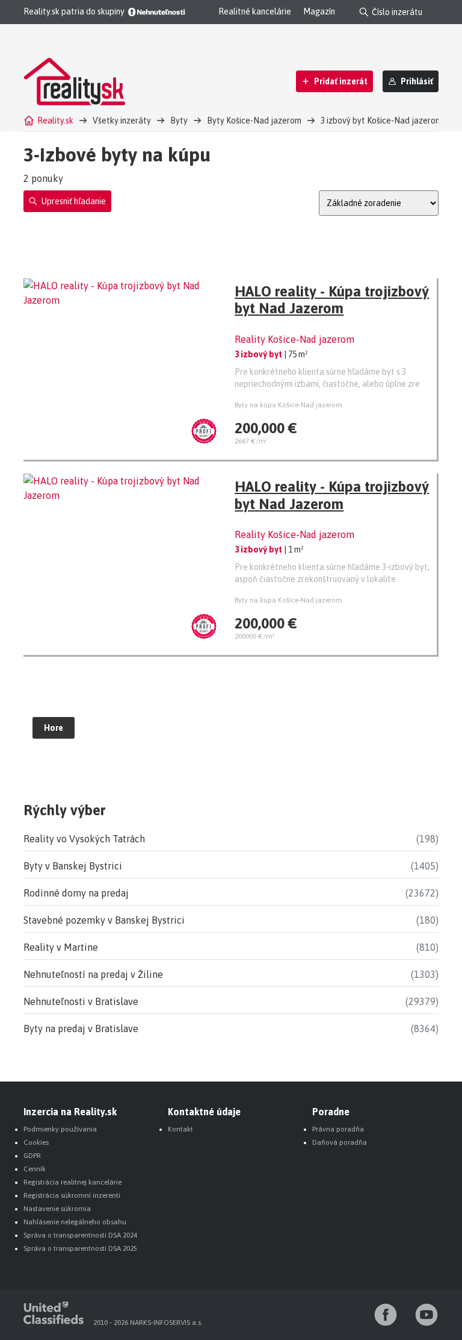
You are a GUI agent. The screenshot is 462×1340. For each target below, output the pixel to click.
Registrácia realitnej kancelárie (72, 1182)
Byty (179, 120)
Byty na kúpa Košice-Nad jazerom (288, 405)
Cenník (34, 1169)
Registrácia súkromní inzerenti (71, 1195)
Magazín (319, 11)
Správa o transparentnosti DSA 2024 (80, 1235)
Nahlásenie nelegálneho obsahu (74, 1222)
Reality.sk (55, 120)
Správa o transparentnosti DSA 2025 (80, 1248)
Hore (53, 728)
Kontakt (180, 1129)
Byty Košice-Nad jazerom (254, 120)
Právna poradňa (338, 1129)
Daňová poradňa (339, 1142)
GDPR (32, 1155)
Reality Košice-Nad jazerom (294, 339)
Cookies (36, 1142)
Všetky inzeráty (122, 120)
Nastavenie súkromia (57, 1208)
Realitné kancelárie (254, 11)
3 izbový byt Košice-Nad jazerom (381, 120)
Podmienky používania (60, 1129)
